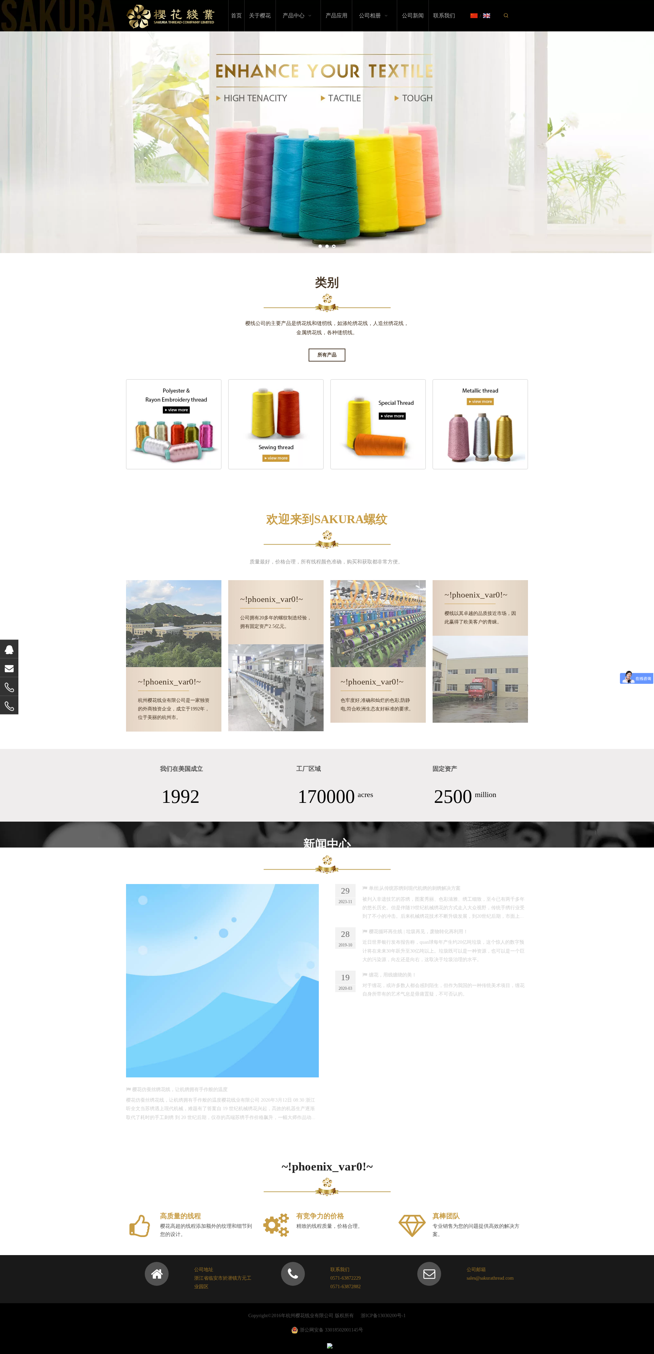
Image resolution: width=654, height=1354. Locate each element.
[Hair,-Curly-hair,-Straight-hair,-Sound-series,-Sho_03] (173, 424)
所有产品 (327, 354)
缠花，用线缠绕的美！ (393, 974)
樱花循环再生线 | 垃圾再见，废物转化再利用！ (418, 931)
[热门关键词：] (506, 16)
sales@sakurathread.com (490, 1278)
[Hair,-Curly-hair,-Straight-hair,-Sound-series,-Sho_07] (378, 424)
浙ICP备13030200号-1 (383, 1315)
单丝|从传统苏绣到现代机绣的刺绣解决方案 (415, 888)
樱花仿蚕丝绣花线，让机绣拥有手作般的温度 (180, 1089)
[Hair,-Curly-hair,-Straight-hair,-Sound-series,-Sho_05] (276, 424)
